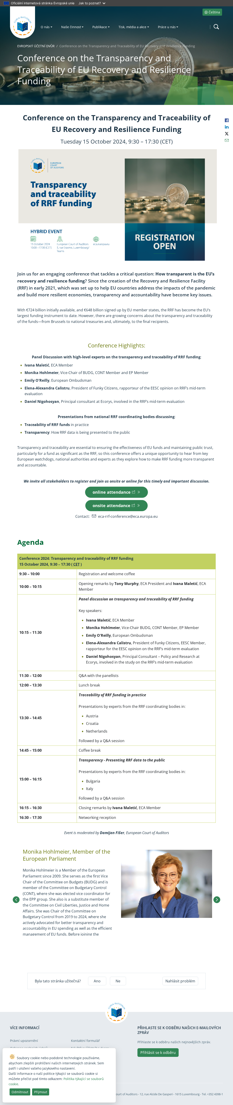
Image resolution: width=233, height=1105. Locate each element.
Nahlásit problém (180, 981)
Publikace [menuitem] (99, 27)
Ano (97, 981)
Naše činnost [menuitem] (71, 27)
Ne (118, 981)
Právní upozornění (24, 1040)
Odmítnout (20, 1092)
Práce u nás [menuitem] (167, 27)
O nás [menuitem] (45, 27)
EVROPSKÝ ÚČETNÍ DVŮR (36, 46)
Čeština (214, 12)
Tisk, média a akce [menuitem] (132, 27)
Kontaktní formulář (85, 1040)
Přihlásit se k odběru (158, 1052)
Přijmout (40, 1092)
